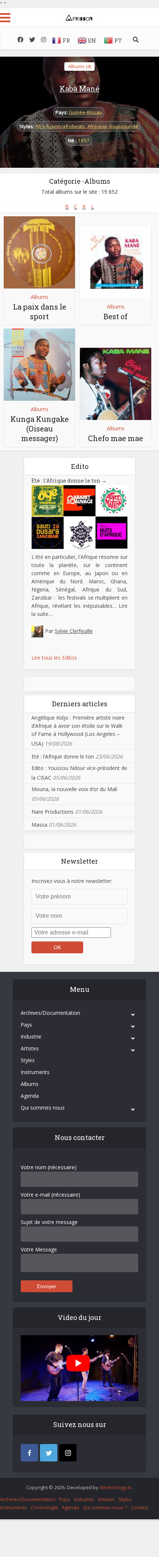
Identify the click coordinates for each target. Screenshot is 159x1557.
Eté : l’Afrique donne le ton (68, 480)
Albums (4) (79, 66)
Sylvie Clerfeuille (74, 630)
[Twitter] (48, 1452)
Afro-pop (97, 126)
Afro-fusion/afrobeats (60, 126)
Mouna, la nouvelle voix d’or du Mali (74, 789)
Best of (116, 316)
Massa (39, 824)
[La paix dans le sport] (39, 252)
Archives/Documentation (50, 1012)
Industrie (31, 1036)
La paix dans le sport (39, 311)
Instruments (35, 1072)
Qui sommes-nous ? (105, 1507)
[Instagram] (68, 1452)
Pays (26, 1024)
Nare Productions (52, 811)
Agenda (30, 1095)
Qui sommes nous (43, 1107)
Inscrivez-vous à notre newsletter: (71, 880)
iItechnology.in (115, 1487)
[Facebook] (29, 1452)
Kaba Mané (79, 88)
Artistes (30, 1048)
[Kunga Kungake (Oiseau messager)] (39, 365)
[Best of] (115, 262)
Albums (39, 296)
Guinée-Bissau (85, 112)
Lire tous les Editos (54, 657)
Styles (28, 1060)
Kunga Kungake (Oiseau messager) (39, 428)
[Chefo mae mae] (115, 384)
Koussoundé (123, 126)
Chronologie (44, 1507)
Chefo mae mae (115, 438)
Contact (139, 1507)
